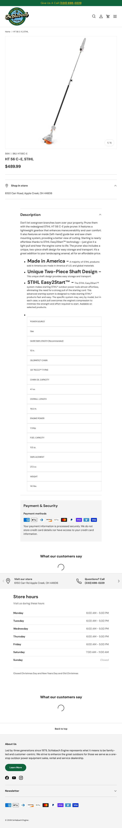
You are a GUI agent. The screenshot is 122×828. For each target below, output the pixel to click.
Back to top (61, 728)
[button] (108, 16)
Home (7, 32)
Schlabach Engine (20, 820)
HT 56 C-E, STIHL (20, 32)
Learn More (16, 767)
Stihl (7, 153)
